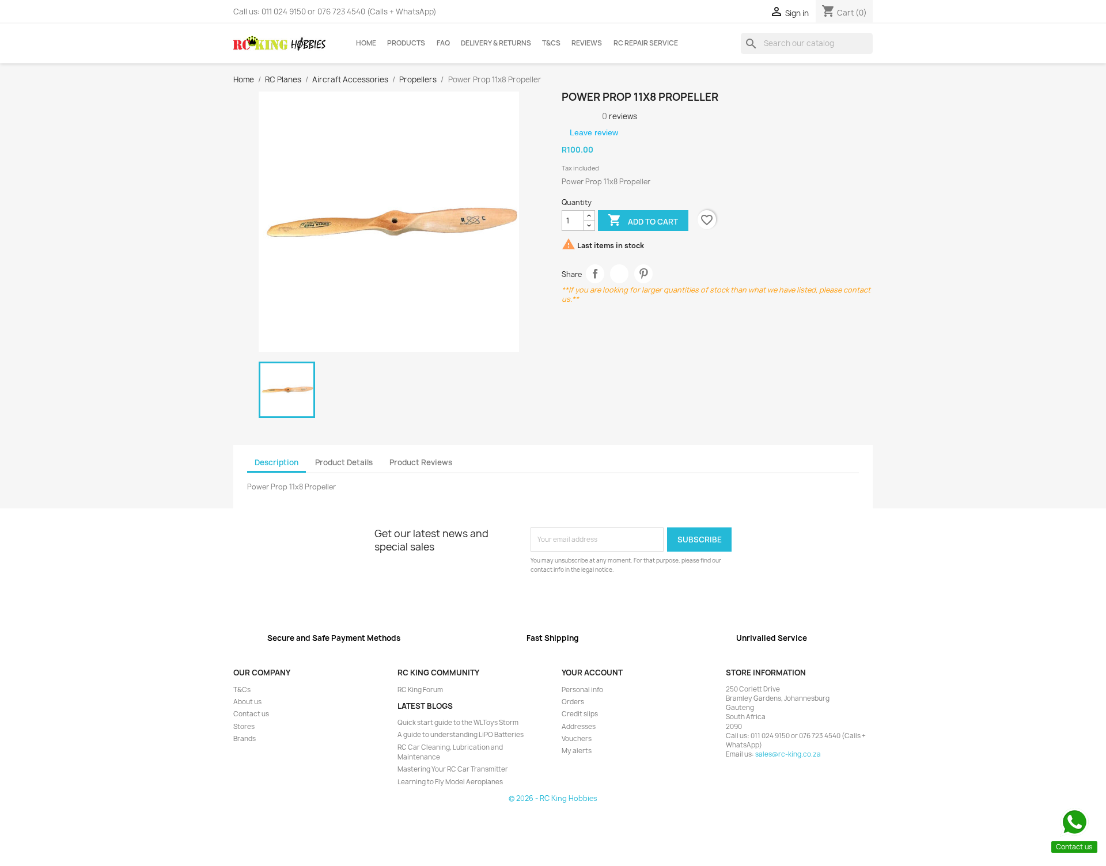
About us (247, 702)
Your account (592, 672)
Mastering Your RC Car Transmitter (452, 769)
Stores (244, 726)
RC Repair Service (645, 43)
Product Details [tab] (344, 462)
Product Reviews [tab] (420, 462)
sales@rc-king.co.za (788, 754)
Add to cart (643, 220)
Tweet (619, 273)
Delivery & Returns (496, 43)
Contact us (251, 714)
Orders (573, 702)
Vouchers (577, 738)
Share (595, 273)
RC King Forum (420, 689)
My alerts (577, 750)
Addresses (579, 726)
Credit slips (580, 714)
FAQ (443, 43)
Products (406, 43)
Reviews (586, 43)
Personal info (582, 689)
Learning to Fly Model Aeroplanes (450, 782)
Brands (244, 738)
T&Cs (551, 43)
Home (366, 43)
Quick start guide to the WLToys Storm (457, 722)
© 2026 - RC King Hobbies (553, 798)
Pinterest (643, 273)
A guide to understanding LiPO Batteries (460, 734)
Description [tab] (276, 462)
